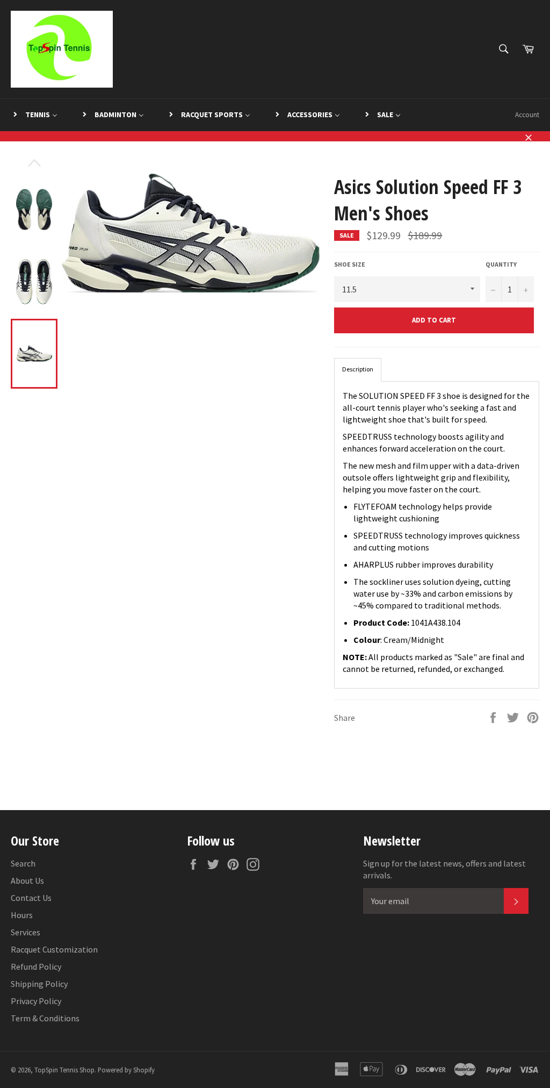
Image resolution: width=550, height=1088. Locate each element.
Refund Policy (36, 966)
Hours (22, 915)
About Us (27, 880)
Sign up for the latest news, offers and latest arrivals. (444, 869)
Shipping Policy (39, 983)
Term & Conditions (45, 1018)
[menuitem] (34, 115)
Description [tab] (357, 369)
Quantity (501, 264)
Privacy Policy (36, 1001)
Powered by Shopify (126, 1069)
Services (25, 932)
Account (527, 114)
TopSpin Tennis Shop (64, 1069)
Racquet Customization (54, 949)
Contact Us (31, 897)
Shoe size (349, 264)
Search (23, 863)
